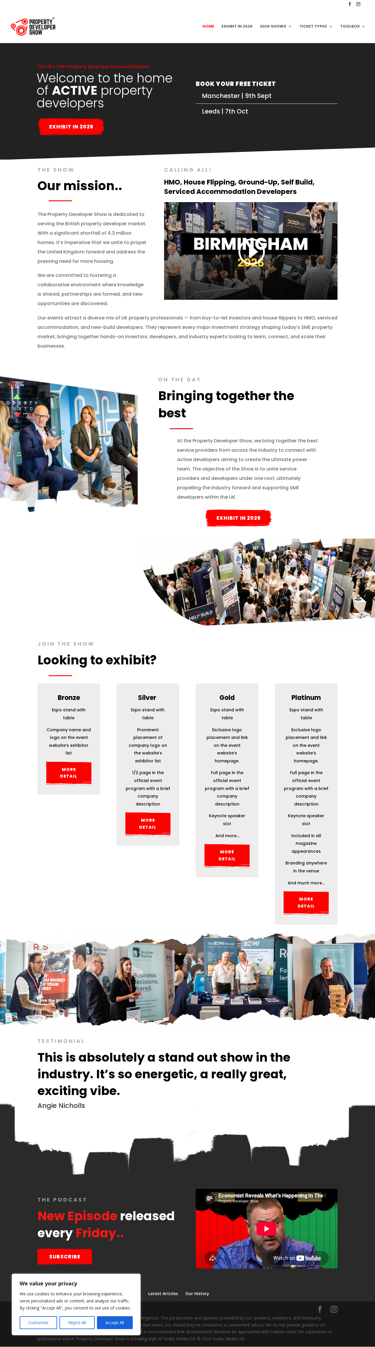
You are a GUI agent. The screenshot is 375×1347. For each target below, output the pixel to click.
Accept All (114, 1322)
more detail (68, 772)
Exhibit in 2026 (237, 26)
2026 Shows (273, 26)
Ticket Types (313, 26)
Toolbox (350, 26)
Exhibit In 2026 (71, 126)
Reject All (77, 1322)
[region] (76, 1304)
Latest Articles (163, 1293)
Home (208, 26)
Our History (197, 1293)
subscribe (64, 1256)
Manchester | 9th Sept (237, 96)
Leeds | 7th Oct (225, 111)
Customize (38, 1322)
